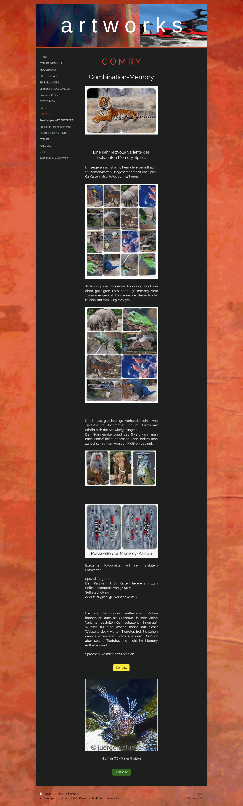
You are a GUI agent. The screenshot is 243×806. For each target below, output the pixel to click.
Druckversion (54, 794)
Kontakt (121, 667)
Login (199, 794)
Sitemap (72, 794)
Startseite (121, 772)
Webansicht (194, 798)
